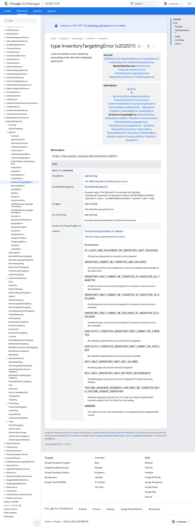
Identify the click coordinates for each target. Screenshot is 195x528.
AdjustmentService (131, 58)
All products (154, 509)
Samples (37, 11)
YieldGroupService (144, 77)
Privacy (57, 521)
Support (52, 11)
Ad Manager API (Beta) (99, 25)
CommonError (142, 100)
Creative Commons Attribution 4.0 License (127, 433)
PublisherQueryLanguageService (131, 73)
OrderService (143, 66)
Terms (48, 521)
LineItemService (117, 62)
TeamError (150, 136)
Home (53, 38)
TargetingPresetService (121, 77)
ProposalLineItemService (131, 69)
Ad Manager (31, 4)
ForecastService (150, 58)
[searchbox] (20, 20)
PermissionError (149, 118)
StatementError (148, 132)
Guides (7, 11)
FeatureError (147, 107)
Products (64, 38)
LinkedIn (99, 477)
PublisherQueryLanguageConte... (131, 121)
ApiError (131, 89)
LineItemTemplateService (140, 62)
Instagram (100, 472)
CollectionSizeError (124, 100)
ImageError (115, 111)
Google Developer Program (58, 463)
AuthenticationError (140, 96)
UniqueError (132, 140)
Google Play (150, 492)
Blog (97, 463)
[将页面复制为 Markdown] (148, 46)
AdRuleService (112, 58)
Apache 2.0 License (69, 436)
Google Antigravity (154, 482)
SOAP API (52, 4)
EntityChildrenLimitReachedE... (125, 107)
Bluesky (98, 467)
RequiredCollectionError (124, 129)
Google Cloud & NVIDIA (55, 482)
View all (148, 497)
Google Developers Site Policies (110, 436)
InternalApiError (130, 111)
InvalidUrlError (146, 111)
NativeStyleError (146, 114)
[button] (20, 30)
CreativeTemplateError (120, 103)
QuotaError (149, 125)
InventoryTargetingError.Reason (104, 231)
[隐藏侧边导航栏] (37, 522)
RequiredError (144, 129)
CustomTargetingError (143, 103)
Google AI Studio (153, 477)
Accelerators (51, 477)
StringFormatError (116, 136)
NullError (123, 118)
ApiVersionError (121, 96)
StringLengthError (135, 136)
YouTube (99, 487)
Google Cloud (151, 487)
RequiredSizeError (117, 132)
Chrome (149, 467)
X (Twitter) (100, 482)
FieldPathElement (95, 186)
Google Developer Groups (57, 467)
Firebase (149, 472)
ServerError (133, 132)
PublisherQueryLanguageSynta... (126, 125)
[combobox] (144, 3)
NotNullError (111, 118)
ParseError (134, 118)
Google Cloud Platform (132, 509)
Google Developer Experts (57, 472)
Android (148, 463)
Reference (22, 11)
